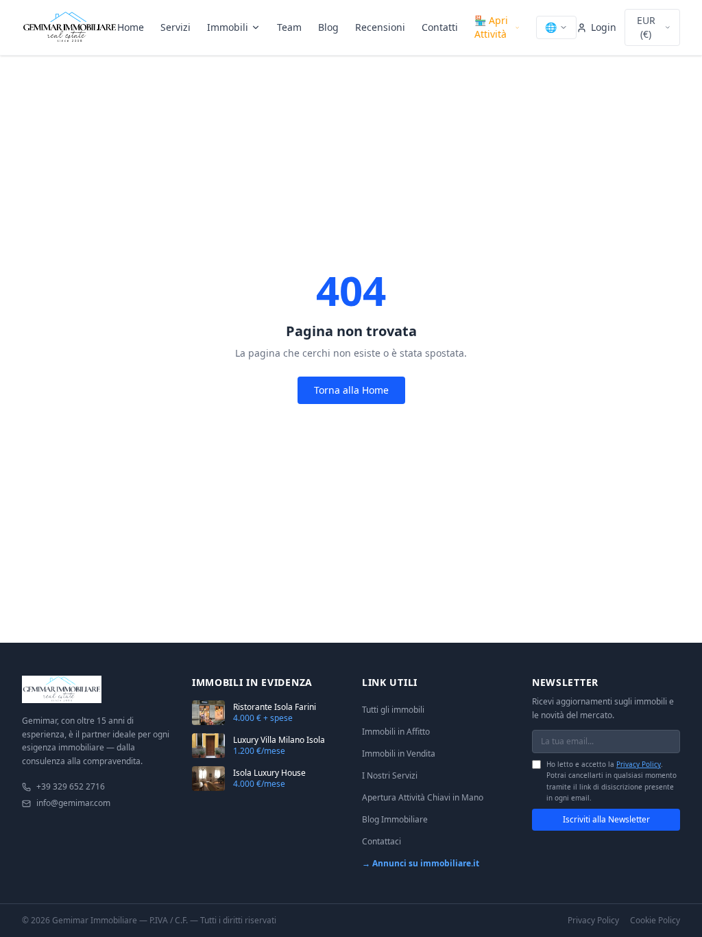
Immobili (227, 27)
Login (603, 27)
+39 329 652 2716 (70, 786)
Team (289, 27)
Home (130, 27)
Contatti (440, 27)
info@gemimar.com (73, 803)
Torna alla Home (351, 389)
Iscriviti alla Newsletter (606, 819)
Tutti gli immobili (393, 709)
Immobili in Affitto (396, 731)
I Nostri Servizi (389, 775)
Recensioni (380, 27)
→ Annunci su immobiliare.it (420, 863)
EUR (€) (646, 27)
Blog (328, 27)
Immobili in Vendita (398, 753)
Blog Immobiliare (395, 819)
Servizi (175, 27)
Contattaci (381, 841)
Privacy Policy (638, 764)
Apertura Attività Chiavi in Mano (422, 797)
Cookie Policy (655, 920)
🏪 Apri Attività (491, 27)
